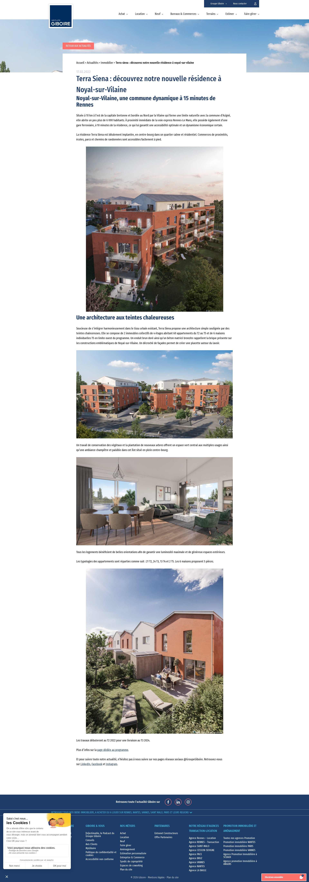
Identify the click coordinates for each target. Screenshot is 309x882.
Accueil (80, 62)
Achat (122, 14)
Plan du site (126, 869)
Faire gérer (250, 14)
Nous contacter (240, 4)
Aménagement (127, 849)
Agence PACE (195, 854)
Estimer (229, 14)
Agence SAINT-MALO (199, 846)
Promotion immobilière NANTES (239, 842)
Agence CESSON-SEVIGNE (201, 850)
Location (140, 14)
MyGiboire (91, 848)
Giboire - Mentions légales (151, 877)
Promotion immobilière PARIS (238, 846)
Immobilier (107, 62)
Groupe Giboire (217, 4)
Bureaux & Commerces (183, 14)
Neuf (157, 14)
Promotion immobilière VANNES (239, 850)
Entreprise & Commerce (132, 857)
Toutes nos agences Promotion (239, 838)
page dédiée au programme (112, 750)
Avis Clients (91, 844)
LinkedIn (85, 764)
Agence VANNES (197, 862)
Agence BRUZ (195, 858)
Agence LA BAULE (197, 870)
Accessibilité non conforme (100, 859)
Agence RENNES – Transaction (204, 842)
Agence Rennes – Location (202, 838)
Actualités (92, 62)
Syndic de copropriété (131, 861)
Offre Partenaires (163, 837)
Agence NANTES (197, 866)
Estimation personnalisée (133, 853)
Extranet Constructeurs (166, 833)
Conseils (90, 840)
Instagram (111, 764)
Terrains (210, 14)
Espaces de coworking (131, 865)
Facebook (97, 764)
